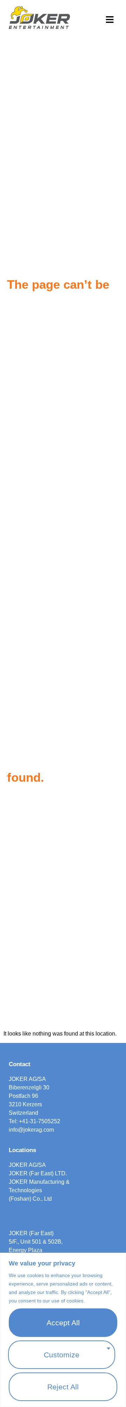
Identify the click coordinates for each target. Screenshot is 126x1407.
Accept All (63, 1323)
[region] (63, 1330)
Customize (61, 1355)
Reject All (63, 1387)
